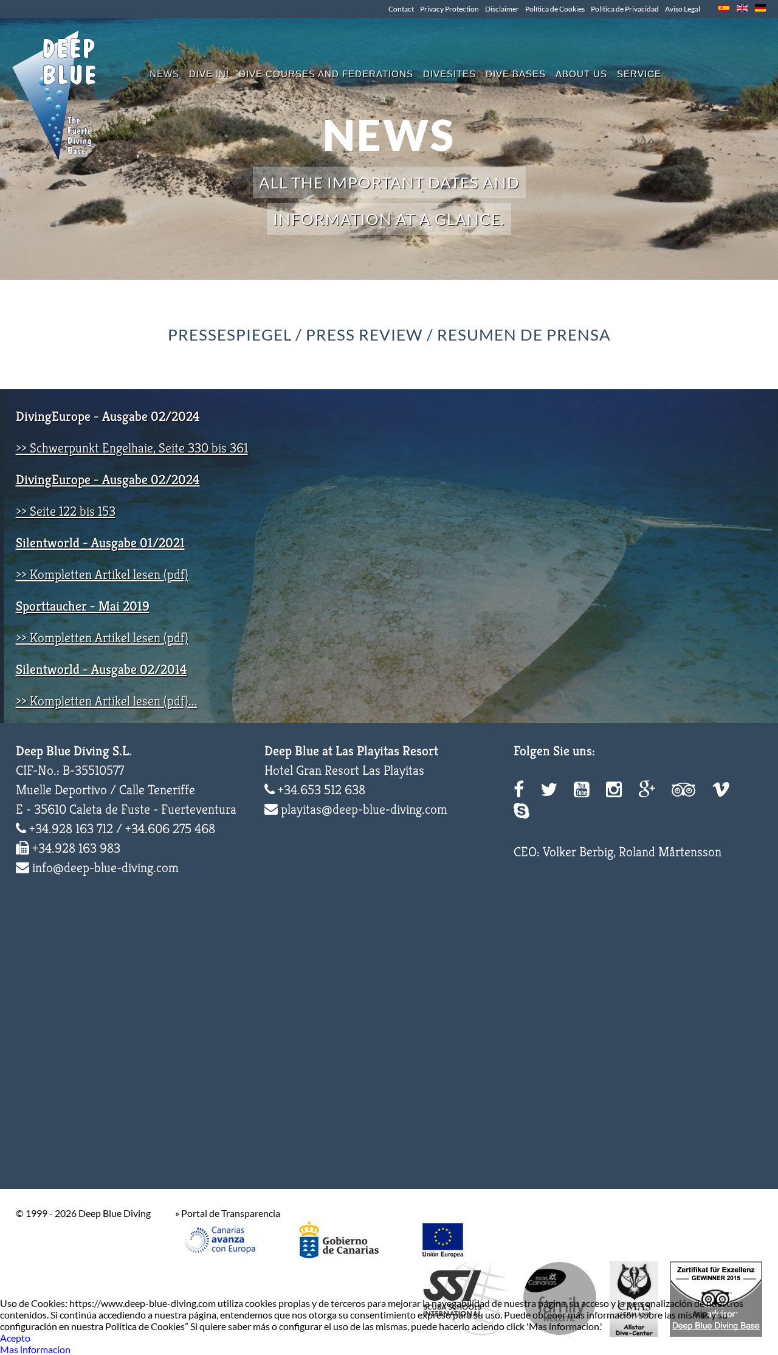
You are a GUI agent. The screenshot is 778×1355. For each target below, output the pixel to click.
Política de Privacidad (625, 8)
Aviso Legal (682, 8)
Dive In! (209, 74)
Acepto (15, 1337)
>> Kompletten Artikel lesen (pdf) (102, 574)
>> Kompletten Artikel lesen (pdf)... (107, 701)
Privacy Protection (449, 8)
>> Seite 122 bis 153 (65, 511)
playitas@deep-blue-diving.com (364, 809)
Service (639, 74)
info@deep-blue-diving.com (105, 867)
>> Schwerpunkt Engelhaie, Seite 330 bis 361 (132, 448)
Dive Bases (516, 74)
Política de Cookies (555, 8)
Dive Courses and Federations (326, 74)
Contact (401, 8)
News (164, 74)
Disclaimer (502, 8)
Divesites (449, 74)
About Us (581, 74)
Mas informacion (35, 1349)
